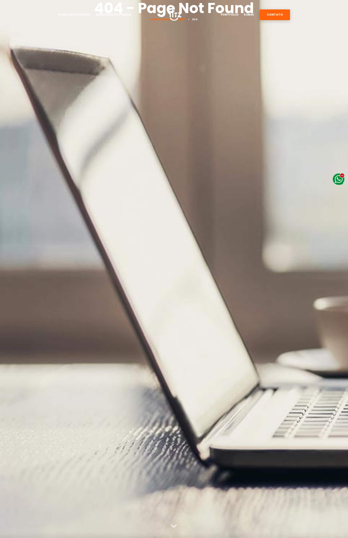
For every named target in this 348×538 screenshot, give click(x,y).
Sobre (249, 15)
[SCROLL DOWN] (174, 525)
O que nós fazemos (74, 15)
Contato (275, 15)
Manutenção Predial (114, 15)
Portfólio (230, 15)
